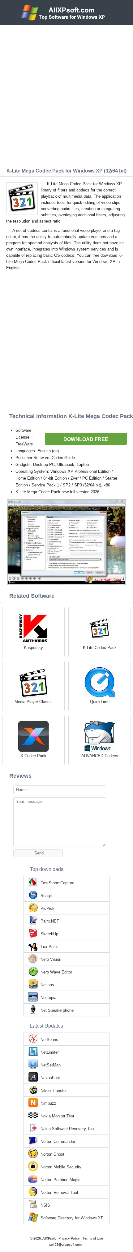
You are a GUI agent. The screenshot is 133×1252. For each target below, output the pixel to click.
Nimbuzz (48, 1103)
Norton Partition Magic (60, 1179)
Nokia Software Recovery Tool (68, 1128)
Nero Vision (51, 959)
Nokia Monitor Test (57, 1116)
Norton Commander (58, 1141)
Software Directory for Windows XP (72, 1218)
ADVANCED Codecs (99, 755)
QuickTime (99, 701)
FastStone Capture (57, 883)
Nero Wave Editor (56, 972)
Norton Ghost (52, 1154)
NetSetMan (51, 1065)
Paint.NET (50, 921)
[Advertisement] (66, 95)
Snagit (46, 895)
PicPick (47, 908)
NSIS (45, 1205)
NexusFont (50, 1077)
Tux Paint (49, 946)
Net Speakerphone (57, 1010)
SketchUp (49, 934)
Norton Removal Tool (59, 1192)
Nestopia (48, 997)
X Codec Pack (33, 755)
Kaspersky (33, 647)
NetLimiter (50, 1052)
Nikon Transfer (54, 1090)
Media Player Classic (34, 701)
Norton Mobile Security (61, 1167)
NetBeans (49, 1039)
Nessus (47, 985)
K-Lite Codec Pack (100, 647)
